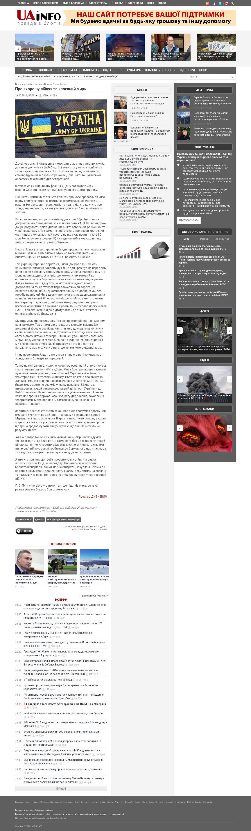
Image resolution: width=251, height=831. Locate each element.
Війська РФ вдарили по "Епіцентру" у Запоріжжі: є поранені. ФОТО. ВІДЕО (205, 397)
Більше (61, 788)
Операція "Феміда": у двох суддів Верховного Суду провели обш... (76, 56)
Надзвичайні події (96, 70)
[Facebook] (213, 4)
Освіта (110, 802)
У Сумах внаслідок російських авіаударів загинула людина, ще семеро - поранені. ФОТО (204, 348)
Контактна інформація (34, 818)
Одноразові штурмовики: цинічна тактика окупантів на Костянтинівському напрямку (149, 100)
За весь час (222, 238)
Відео (162, 3)
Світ (119, 70)
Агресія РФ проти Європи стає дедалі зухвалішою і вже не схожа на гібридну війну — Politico (212, 100)
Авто (117, 802)
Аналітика (204, 90)
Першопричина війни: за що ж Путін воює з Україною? (147, 114)
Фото (150, 3)
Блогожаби (135, 3)
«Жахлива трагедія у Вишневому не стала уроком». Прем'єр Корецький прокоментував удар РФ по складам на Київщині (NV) (142, 173)
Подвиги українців (106, 76)
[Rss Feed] (207, 4)
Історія (101, 802)
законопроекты (24, 519)
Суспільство (46, 70)
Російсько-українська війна (33, 76)
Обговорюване (194, 232)
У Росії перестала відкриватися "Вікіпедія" (49, 679)
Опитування (205, 147)
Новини (61, 599)
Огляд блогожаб (73, 3)
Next (234, 49)
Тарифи (87, 76)
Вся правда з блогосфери (28, 84)
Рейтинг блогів (194, 802)
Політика (24, 70)
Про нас (19, 818)
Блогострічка (97, 4)
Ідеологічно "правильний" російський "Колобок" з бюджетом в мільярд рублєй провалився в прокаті (150, 132)
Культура (133, 70)
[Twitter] (219, 4)
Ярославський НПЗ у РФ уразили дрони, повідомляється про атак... (32, 56)
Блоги (142, 90)
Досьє (119, 3)
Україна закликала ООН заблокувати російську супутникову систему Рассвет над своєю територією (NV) (144, 214)
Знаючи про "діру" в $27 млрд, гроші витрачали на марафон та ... (215, 56)
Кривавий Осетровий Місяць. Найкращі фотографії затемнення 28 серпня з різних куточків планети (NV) (143, 187)
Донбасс (39, 519)
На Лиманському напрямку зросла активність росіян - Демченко (63, 769)
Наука (94, 802)
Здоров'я (187, 70)
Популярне (219, 232)
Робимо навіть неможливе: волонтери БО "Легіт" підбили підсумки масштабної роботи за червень (204, 260)
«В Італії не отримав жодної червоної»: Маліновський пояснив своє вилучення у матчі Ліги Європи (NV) (141, 201)
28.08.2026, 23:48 (128, 194)
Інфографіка (142, 232)
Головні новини (32, 802)
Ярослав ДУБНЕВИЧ (93, 496)
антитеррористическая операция (63, 519)
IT (122, 802)
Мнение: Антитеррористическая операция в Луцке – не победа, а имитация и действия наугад (62, 582)
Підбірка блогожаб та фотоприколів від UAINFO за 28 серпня (67, 704)
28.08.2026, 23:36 (128, 207)
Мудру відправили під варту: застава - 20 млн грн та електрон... (169, 56)
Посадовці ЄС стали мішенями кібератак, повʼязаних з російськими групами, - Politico (211, 116)
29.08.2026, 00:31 (128, 165)
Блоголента (180, 802)
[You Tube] (226, 4)
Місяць (204, 238)
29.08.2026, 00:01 (128, 181)
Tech (167, 70)
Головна (23, 3)
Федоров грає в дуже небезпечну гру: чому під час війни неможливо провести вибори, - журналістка (213, 131)
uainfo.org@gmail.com (56, 818)
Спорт (204, 70)
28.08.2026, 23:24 (128, 220)
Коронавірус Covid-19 (66, 76)
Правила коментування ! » (94, 595)
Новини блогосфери (54, 84)
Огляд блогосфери (45, 3)
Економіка (69, 70)
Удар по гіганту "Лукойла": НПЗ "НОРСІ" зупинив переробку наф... (124, 56)
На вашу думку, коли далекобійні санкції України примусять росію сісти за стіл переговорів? (204, 157)
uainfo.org (49, 814)
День (186, 238)
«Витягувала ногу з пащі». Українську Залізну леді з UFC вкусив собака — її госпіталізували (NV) (144, 158)
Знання (150, 70)
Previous (17, 49)
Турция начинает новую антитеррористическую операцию (94, 579)
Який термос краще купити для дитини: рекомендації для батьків (63, 713)
